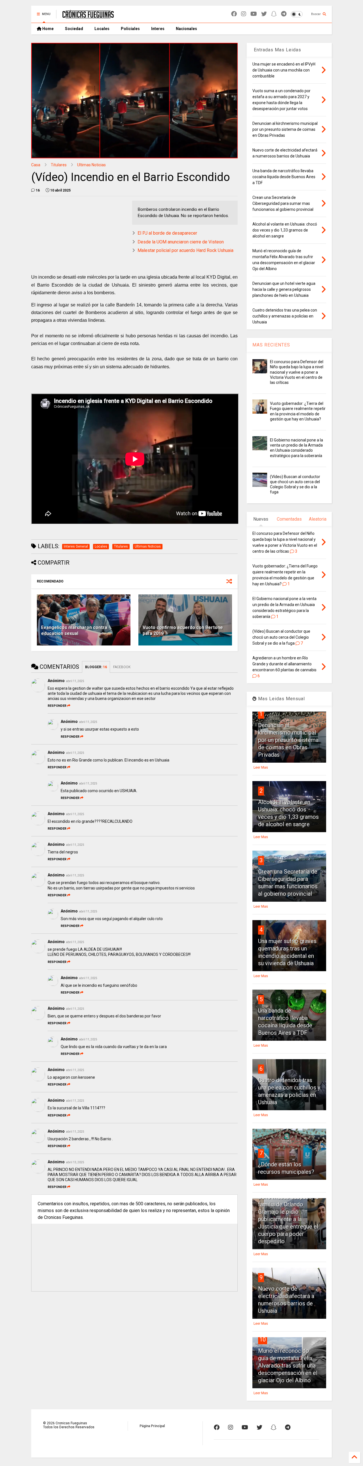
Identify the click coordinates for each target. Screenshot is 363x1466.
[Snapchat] (274, 14)
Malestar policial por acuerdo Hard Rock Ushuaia (185, 250)
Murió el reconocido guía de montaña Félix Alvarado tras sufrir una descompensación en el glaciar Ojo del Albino (287, 1365)
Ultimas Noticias (91, 165)
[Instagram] (243, 14)
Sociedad (74, 28)
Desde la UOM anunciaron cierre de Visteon (181, 242)
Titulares (59, 165)
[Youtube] (253, 14)
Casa (35, 165)
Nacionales (186, 28)
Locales (101, 28)
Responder (57, 706)
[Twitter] (264, 14)
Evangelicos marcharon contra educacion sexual (74, 630)
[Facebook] (234, 14)
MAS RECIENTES (271, 345)
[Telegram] (283, 14)
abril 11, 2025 (75, 681)
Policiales (130, 28)
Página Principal (152, 1426)
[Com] (287, 1427)
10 (262, 1339)
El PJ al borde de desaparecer (167, 233)
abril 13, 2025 (75, 1162)
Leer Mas (261, 767)
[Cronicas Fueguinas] (88, 16)
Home (47, 28)
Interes (157, 28)
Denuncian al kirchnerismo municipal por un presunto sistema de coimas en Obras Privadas (288, 740)
